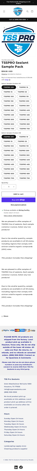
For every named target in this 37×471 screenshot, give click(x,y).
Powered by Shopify (27, 460)
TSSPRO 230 (9, 87)
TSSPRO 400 (24, 110)
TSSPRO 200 (24, 101)
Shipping (4, 74)
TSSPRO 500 (9, 119)
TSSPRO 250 (9, 106)
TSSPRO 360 (9, 110)
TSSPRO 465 (24, 115)
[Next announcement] (33, 2)
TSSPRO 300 (24, 106)
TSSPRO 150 (9, 101)
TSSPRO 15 (8, 92)
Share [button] (6, 316)
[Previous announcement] (4, 2)
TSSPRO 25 (22, 92)
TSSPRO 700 (9, 129)
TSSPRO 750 (25, 129)
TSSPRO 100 (9, 96)
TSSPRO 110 (24, 96)
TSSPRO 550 (24, 119)
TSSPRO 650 (25, 124)
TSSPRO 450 (9, 115)
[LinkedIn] (16, 467)
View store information (13, 216)
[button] (4, 11)
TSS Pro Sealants (14, 460)
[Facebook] (21, 467)
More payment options (18, 204)
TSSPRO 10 (23, 87)
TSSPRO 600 (9, 124)
